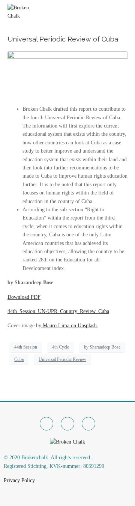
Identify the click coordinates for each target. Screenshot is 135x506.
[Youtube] (88, 423)
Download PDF (24, 297)
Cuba (19, 359)
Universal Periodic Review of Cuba (63, 39)
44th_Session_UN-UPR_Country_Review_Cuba (58, 311)
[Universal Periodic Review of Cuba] (68, 74)
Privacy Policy (19, 480)
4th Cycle (60, 347)
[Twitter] (67, 423)
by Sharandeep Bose (102, 347)
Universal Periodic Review (62, 359)
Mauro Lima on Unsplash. (69, 325)
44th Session (25, 347)
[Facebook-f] (46, 423)
